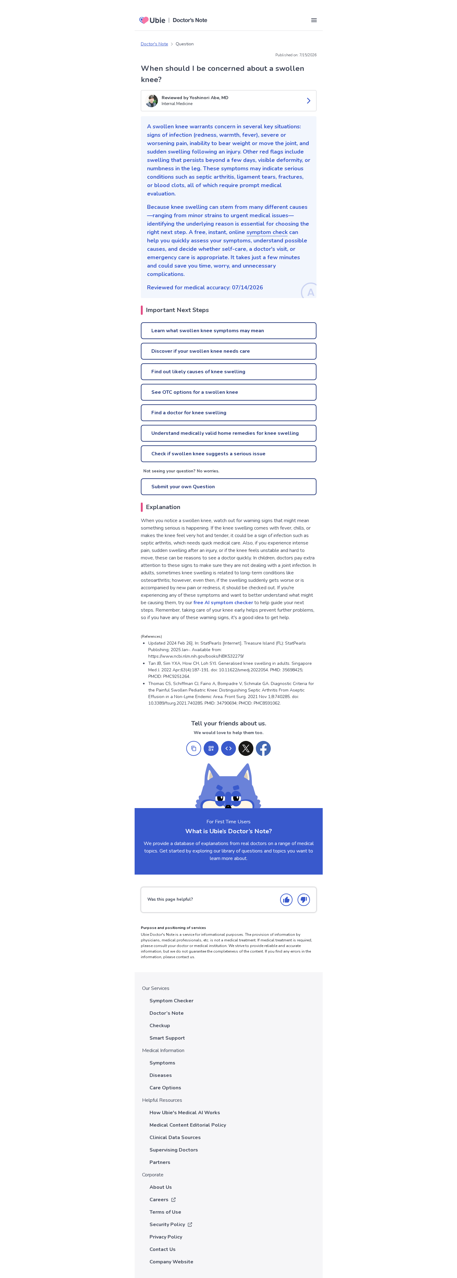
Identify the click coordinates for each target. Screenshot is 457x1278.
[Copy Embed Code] (228, 748)
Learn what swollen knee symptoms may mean (207, 330)
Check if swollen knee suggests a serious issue (208, 453)
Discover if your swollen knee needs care (200, 351)
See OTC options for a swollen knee (194, 392)
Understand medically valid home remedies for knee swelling (225, 433)
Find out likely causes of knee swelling (198, 371)
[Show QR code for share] (211, 748)
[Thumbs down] (304, 900)
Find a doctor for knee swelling (188, 412)
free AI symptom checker (223, 602)
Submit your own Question (183, 486)
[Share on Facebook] (263, 748)
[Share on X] (245, 748)
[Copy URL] (193, 748)
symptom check (267, 232)
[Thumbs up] (286, 900)
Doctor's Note (154, 44)
